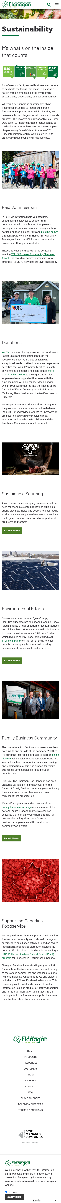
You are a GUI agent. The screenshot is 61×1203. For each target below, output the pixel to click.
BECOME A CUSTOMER (30, 1104)
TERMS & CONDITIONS (30, 1110)
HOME (30, 1050)
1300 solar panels (12, 640)
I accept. (12, 1192)
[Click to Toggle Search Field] (49, 5)
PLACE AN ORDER (30, 1098)
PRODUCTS (30, 1056)
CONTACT (30, 1086)
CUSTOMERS (31, 1068)
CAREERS (30, 1080)
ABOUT (30, 1074)
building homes (49, 232)
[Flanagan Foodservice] (15, 3)
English (37, 1200)
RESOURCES (30, 1062)
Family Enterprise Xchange (17, 807)
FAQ (30, 1092)
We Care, (6, 352)
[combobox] (44, 1200)
